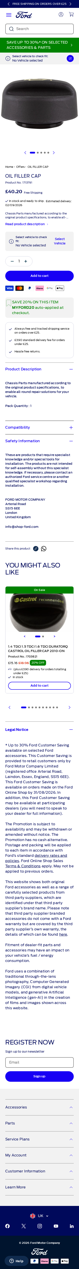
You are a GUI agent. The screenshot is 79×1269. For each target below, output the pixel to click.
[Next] (70, 3)
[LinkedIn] (72, 1226)
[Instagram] (40, 1226)
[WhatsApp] (43, 548)
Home (9, 166)
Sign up (39, 1076)
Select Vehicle (59, 241)
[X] (24, 1226)
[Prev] (9, 707)
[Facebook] (7, 1226)
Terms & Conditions (23, 866)
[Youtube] (56, 1226)
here (63, 934)
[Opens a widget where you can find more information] (16, 1261)
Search (22, 29)
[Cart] (71, 14)
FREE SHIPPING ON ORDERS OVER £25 (39, 3)
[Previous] (8, 3)
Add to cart (40, 685)
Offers (20, 166)
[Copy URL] (37, 548)
